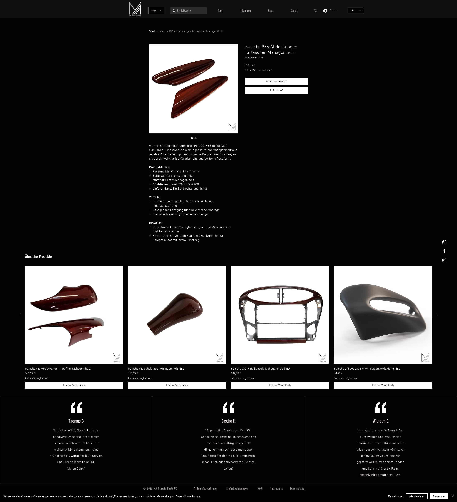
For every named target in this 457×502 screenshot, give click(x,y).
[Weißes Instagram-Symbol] (444, 260)
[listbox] (156, 10)
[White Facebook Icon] (444, 251)
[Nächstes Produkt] (437, 315)
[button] (156, 10)
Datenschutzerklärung (188, 496)
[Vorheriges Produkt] (20, 315)
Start (152, 31)
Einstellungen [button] (395, 496)
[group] (228, 327)
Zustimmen (439, 496)
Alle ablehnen (417, 496)
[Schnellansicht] (74, 315)
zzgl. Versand (265, 70)
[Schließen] (453, 496)
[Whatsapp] (444, 242)
